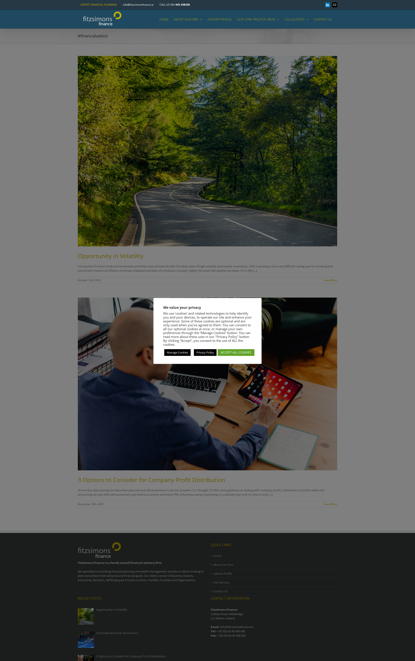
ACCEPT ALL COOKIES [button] (236, 352)
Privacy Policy (205, 352)
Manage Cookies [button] (177, 352)
